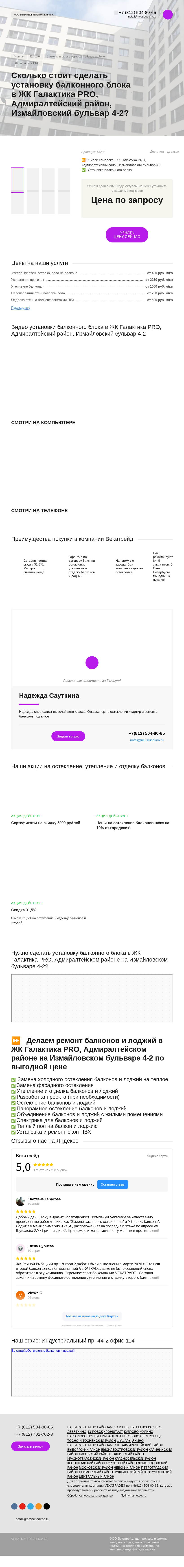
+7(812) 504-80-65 (147, 733)
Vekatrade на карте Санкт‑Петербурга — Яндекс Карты (92, 1325)
